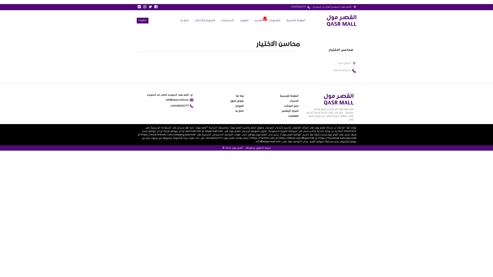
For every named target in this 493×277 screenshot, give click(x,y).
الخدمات (294, 101)
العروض (244, 20)
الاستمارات (227, 20)
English (143, 20)
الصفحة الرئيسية (295, 20)
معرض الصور (237, 101)
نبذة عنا (240, 96)
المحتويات (274, 20)
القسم (259, 20)
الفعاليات (293, 116)
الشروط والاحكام (205, 20)
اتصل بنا (184, 20)
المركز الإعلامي (289, 111)
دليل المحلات (291, 106)
